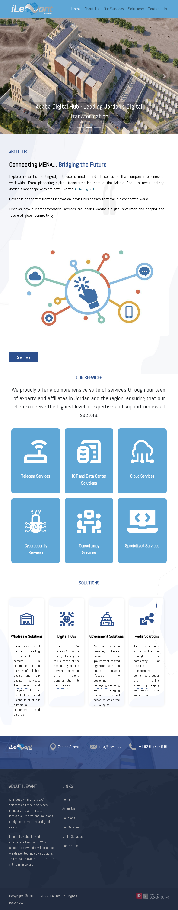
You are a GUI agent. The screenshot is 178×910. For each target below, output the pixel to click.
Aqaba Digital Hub (86, 189)
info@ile (105, 746)
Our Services (113, 9)
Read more (23, 357)
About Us (92, 9)
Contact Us (157, 9)
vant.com (119, 746)
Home (76, 9)
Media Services (72, 836)
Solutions (136, 9)
